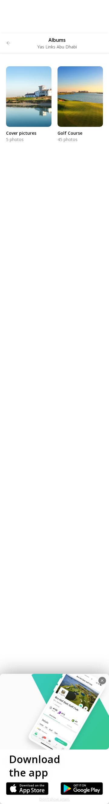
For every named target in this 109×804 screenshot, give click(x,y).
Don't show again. (54, 799)
